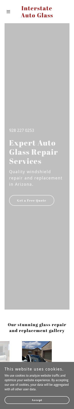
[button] (9, 11)
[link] (37, 16)
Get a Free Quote (31, 200)
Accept (37, 400)
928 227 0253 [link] (21, 130)
